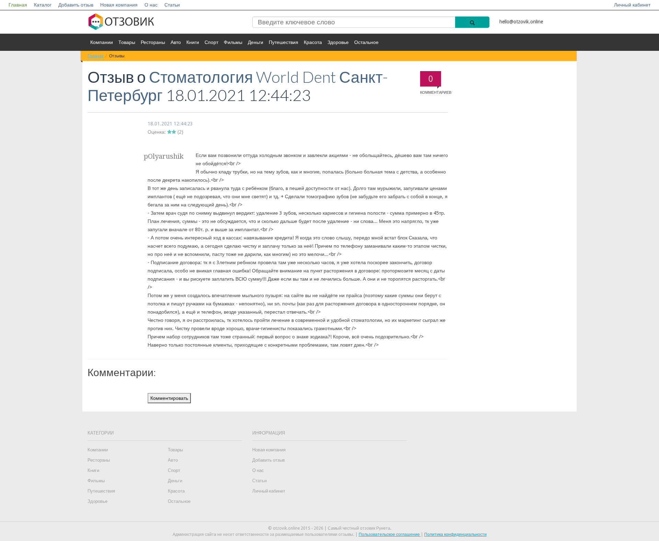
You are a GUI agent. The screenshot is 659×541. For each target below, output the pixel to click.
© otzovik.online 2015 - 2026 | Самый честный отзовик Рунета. (329, 528)
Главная (18, 5)
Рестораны (153, 42)
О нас (151, 5)
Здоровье (338, 42)
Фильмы (233, 42)
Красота (313, 42)
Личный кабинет (632, 5)
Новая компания (119, 5)
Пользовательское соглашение (390, 534)
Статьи (172, 5)
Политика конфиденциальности (455, 534)
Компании (101, 42)
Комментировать (169, 398)
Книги (192, 42)
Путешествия (283, 42)
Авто (176, 42)
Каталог (42, 5)
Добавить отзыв (75, 5)
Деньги (255, 42)
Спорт (211, 42)
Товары (126, 42)
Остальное (366, 42)
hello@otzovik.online (521, 21)
